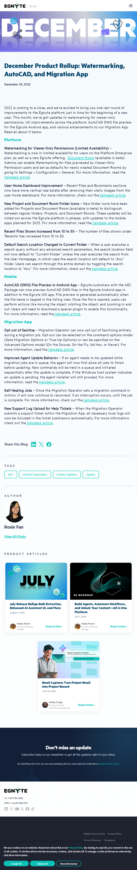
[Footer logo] (15, 790)
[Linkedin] (33, 444)
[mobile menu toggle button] (131, 6)
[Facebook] (48, 444)
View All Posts (15, 536)
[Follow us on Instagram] (11, 809)
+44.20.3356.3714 (19, 803)
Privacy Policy (114, 833)
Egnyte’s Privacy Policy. (109, 763)
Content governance (35, 474)
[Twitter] (41, 444)
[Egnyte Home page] (15, 5)
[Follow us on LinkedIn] (6, 809)
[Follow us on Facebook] (27, 809)
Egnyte (91, 474)
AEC (10, 474)
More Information (68, 863)
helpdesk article (17, 177)
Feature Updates (67, 474)
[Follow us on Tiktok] (33, 809)
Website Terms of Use (94, 833)
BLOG (33, 6)
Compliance (109, 840)
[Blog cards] (36, 598)
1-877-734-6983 (15, 798)
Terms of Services (92, 840)
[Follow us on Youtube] (17, 809)
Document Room (81, 157)
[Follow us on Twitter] (22, 809)
